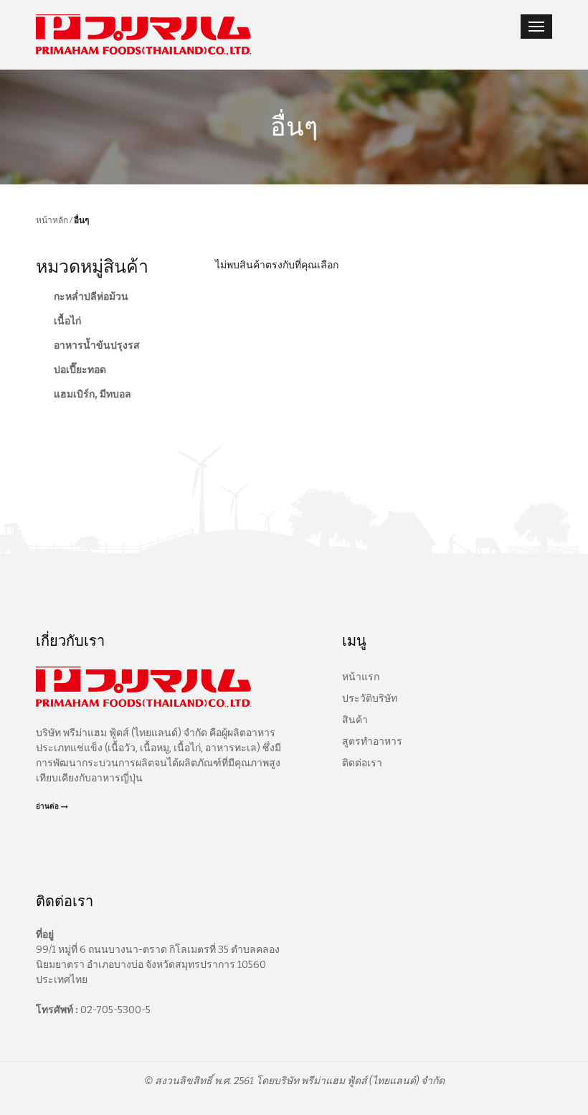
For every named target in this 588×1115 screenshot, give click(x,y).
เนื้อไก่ (67, 321)
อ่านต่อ (47, 806)
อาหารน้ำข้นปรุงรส (97, 345)
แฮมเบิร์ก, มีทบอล (92, 394)
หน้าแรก (360, 677)
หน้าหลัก (52, 220)
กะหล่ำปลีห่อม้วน (91, 297)
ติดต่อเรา (362, 763)
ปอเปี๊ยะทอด (80, 370)
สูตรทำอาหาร (372, 741)
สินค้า (355, 720)
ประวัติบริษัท (369, 698)
